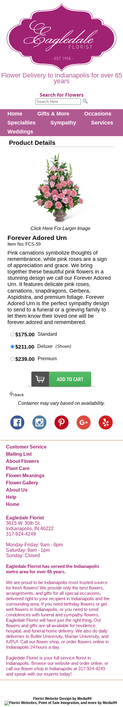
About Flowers (22, 461)
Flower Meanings (25, 475)
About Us (16, 489)
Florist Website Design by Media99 (62, 699)
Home (14, 114)
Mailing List (19, 454)
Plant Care (18, 468)
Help (11, 497)
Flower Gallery (22, 482)
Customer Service (26, 446)
